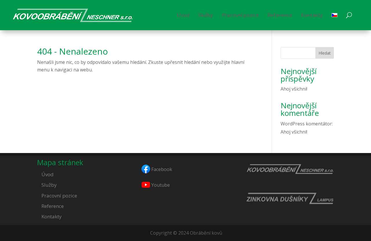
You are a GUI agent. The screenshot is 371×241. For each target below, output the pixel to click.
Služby (205, 15)
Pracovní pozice (240, 15)
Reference (280, 15)
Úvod (183, 15)
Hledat (325, 53)
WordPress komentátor (306, 124)
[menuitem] (334, 15)
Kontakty (312, 15)
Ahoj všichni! (294, 89)
